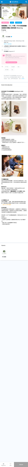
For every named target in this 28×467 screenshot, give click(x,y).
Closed (21, 464)
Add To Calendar (8, 44)
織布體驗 (7, 69)
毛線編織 (13, 66)
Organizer (3, 465)
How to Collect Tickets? (11, 62)
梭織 (18, 66)
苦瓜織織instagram (8, 51)
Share (24, 4)
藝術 (12, 69)
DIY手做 (6, 66)
